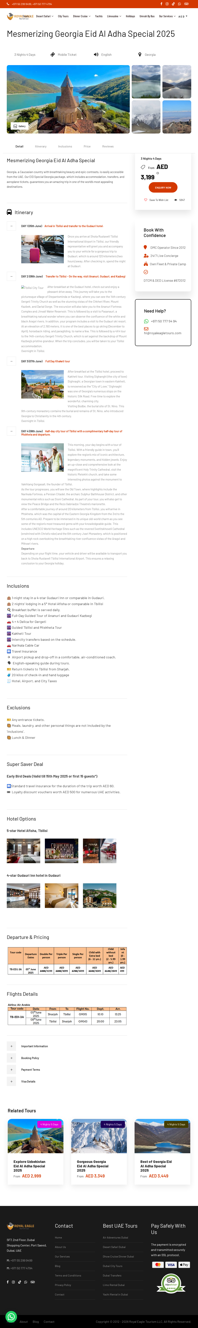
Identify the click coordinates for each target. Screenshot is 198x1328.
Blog (57, 1266)
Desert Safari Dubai (114, 1247)
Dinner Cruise (80, 16)
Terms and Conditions (68, 1275)
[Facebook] (162, 4)
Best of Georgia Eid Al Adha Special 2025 (156, 1166)
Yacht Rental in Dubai (115, 1294)
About (24, 1321)
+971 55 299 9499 (21, 4)
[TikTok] (175, 4)
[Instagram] (168, 4)
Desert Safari (43, 16)
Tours (26, 16)
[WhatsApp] (181, 4)
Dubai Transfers (112, 1275)
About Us (60, 1247)
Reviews (108, 146)
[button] (11, 1317)
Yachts (98, 16)
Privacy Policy (63, 1285)
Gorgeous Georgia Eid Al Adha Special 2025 (92, 1166)
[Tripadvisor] (187, 4)
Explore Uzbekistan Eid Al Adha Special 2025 (29, 1166)
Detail (19, 146)
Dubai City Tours (112, 1266)
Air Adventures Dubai (115, 1237)
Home (58, 1237)
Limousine (112, 16)
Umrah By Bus (147, 16)
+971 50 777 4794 (42, 4)
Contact (59, 1294)
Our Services (166, 16)
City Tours (63, 16)
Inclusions (65, 146)
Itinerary (41, 146)
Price (87, 146)
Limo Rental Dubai (114, 1285)
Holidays (130, 16)
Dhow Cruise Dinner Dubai (118, 1256)
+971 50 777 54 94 (164, 321)
